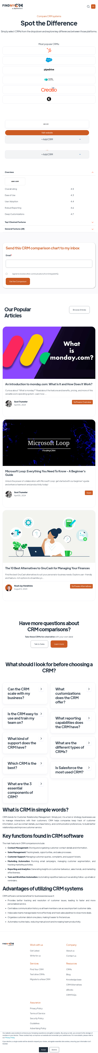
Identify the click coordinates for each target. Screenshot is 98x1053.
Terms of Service (37, 1013)
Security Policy (37, 1018)
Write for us (35, 955)
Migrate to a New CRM (40, 979)
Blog (68, 974)
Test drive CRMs (37, 974)
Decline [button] (54, 1050)
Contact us (71, 955)
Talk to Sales (39, 644)
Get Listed (34, 950)
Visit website (47, 132)
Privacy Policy (10, 1037)
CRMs (69, 969)
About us (70, 950)
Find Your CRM (37, 969)
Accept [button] (43, 1050)
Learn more (59, 644)
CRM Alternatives (74, 984)
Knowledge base (73, 979)
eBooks (69, 989)
